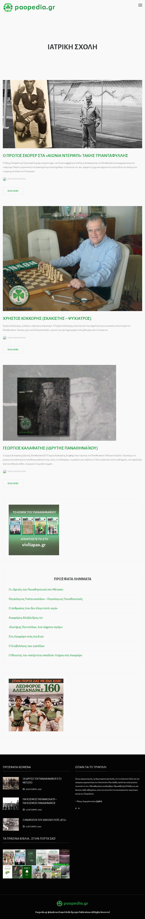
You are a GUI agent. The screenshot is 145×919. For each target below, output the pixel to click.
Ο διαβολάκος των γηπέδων (27, 646)
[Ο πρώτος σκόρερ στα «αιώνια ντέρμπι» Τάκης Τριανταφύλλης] (72, 114)
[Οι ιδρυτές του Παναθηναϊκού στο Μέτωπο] (11, 783)
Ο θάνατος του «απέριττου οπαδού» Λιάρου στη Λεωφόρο (45, 655)
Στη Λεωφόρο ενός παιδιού (26, 636)
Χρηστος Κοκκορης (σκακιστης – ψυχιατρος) (47, 318)
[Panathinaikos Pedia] (29, 7)
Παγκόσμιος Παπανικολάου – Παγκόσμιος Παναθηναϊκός (46, 599)
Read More (13, 191)
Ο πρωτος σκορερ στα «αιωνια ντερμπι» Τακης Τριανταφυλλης (65, 155)
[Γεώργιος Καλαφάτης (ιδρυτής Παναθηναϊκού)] (59, 402)
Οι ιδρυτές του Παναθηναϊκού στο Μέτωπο (36, 589)
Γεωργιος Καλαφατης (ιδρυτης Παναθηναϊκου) (50, 448)
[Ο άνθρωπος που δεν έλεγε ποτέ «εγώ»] (11, 824)
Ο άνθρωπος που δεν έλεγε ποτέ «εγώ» (33, 608)
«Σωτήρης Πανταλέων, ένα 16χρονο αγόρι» (36, 627)
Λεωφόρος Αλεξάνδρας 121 (26, 617)
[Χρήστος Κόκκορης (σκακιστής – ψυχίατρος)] (72, 258)
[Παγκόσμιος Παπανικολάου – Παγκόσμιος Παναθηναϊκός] (11, 803)
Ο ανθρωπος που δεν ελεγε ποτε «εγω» (44, 820)
